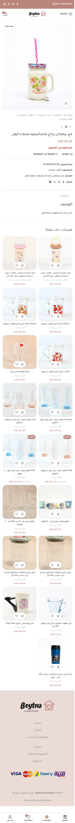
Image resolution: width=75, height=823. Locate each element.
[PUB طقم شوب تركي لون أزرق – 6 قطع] (20, 451)
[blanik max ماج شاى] (20, 352)
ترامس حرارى (49, 280)
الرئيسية (68, 115)
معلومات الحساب (37, 737)
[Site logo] (37, 14)
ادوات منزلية (45, 115)
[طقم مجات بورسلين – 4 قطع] (55, 502)
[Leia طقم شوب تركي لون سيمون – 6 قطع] (20, 400)
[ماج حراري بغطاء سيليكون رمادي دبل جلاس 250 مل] (20, 553)
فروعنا (37, 747)
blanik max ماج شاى (19, 372)
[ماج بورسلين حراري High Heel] (20, 604)
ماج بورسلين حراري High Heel (19, 623)
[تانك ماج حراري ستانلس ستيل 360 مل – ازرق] (55, 655)
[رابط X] (59, 182)
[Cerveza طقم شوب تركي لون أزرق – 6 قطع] (55, 400)
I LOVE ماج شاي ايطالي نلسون (55, 372)
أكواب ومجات (65, 119)
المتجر (57, 115)
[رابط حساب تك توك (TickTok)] (5, 4)
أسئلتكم (38, 761)
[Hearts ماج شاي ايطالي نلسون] (55, 304)
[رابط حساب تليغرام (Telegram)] (50, 182)
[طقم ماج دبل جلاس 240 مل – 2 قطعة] (20, 502)
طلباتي (37, 730)
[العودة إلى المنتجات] (66, 127)
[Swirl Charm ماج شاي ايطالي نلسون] (20, 304)
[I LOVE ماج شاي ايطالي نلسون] (55, 352)
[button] (58, 265)
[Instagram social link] (13, 4)
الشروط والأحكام (37, 754)
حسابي (37, 723)
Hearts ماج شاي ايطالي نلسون (55, 324)
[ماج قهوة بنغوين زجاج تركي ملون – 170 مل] (55, 604)
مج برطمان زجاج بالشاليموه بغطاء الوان (44, 176)
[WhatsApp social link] (9, 4)
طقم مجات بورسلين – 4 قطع (55, 521)
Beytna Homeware (45, 793)
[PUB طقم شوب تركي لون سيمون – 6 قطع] (55, 451)
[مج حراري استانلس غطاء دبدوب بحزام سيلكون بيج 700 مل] (55, 253)
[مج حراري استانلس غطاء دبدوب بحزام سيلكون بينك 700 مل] (20, 253)
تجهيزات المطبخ (26, 115)
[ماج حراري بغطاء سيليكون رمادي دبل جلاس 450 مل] (55, 553)
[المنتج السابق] (70, 127)
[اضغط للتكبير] (66, 103)
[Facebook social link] (17, 4)
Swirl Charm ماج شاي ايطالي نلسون (20, 324)
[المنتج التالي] (62, 127)
